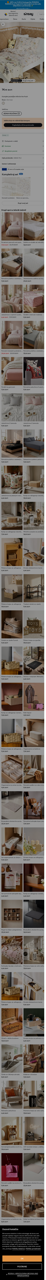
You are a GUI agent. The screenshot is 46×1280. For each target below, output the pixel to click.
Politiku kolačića (18, 1248)
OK (22, 1258)
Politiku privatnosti (33, 1248)
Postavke (22, 1266)
